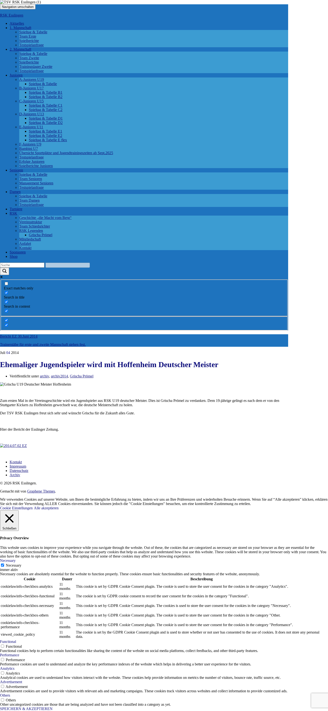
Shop (14, 256)
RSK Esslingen (11, 15)
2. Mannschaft (20, 49)
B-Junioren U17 (31, 88)
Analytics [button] (7, 668)
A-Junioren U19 (31, 79)
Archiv (15, 475)
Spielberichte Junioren (36, 166)
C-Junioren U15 (31, 101)
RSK (13, 213)
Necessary (13, 565)
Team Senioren (30, 179)
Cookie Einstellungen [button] (16, 508)
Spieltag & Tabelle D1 (46, 118)
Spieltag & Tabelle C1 (45, 105)
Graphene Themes (41, 491)
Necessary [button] (8, 560)
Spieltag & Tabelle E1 (45, 131)
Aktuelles (17, 23)
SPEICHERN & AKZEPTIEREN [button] (26, 709)
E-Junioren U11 (31, 127)
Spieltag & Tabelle (33, 32)
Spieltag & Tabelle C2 (45, 110)
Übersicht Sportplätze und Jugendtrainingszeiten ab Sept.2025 (66, 153)
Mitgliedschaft (30, 239)
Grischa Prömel (40, 235)
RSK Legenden (31, 231)
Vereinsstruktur (30, 222)
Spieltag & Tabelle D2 (46, 123)
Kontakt (25, 248)
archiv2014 (59, 376)
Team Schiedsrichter (34, 226)
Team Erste (27, 36)
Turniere (16, 209)
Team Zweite (29, 58)
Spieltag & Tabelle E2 (45, 136)
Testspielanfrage (31, 45)
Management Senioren (36, 183)
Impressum (18, 466)
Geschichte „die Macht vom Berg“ (45, 218)
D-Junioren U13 (31, 114)
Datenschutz (19, 471)
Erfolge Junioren (31, 161)
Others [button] (5, 695)
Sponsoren (18, 252)
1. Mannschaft (20, 28)
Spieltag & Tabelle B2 (45, 97)
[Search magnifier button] (4, 271)
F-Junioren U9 (30, 144)
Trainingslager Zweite (35, 67)
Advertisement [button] (11, 682)
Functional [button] (8, 642)
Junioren (16, 75)
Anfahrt (25, 243)
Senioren (16, 170)
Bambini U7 (28, 149)
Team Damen (29, 200)
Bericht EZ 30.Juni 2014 (18, 336)
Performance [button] (9, 655)
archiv (44, 376)
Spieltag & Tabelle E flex (48, 140)
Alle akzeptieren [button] (46, 508)
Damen (15, 192)
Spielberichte (29, 41)
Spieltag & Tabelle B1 (45, 92)
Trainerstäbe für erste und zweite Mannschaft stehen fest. (43, 344)
